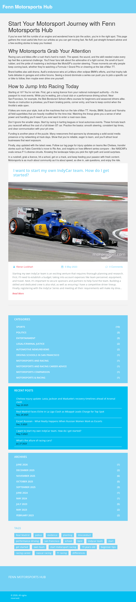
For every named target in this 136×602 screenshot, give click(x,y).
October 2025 (68, 481)
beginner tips (108, 547)
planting (67, 535)
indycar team (95, 541)
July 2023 (68, 504)
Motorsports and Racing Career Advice (68, 366)
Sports (68, 326)
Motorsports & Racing (68, 377)
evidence (52, 535)
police (38, 535)
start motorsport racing (63, 547)
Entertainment (68, 338)
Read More (18, 293)
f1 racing (62, 553)
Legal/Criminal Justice (68, 343)
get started (22, 547)
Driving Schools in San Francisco (68, 355)
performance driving (27, 541)
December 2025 (68, 470)
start (110, 541)
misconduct (84, 535)
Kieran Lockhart (24, 266)
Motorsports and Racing (68, 360)
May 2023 (68, 509)
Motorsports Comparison (68, 372)
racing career (23, 553)
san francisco (51, 541)
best (80, 541)
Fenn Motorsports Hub (27, 6)
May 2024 (68, 498)
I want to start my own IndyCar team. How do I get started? (61, 172)
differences (78, 553)
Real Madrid (23, 535)
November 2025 (68, 475)
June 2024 (68, 492)
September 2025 (68, 487)
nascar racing (43, 553)
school (68, 541)
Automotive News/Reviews (68, 349)
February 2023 (68, 515)
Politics (68, 332)
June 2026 (68, 464)
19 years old (88, 547)
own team (39, 547)
